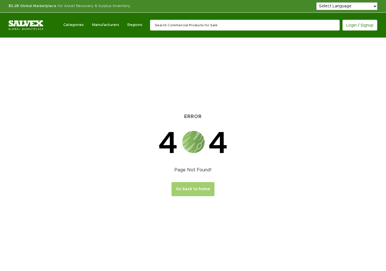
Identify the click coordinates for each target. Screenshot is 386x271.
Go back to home (193, 189)
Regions (134, 25)
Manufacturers (105, 25)
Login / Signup (360, 25)
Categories (73, 25)
